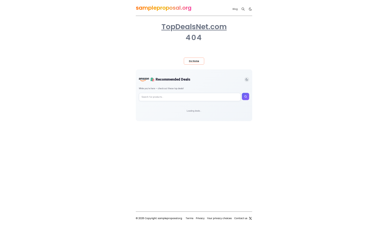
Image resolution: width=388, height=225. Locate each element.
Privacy (200, 218)
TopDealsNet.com (194, 26)
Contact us (240, 218)
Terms (189, 218)
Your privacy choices (219, 218)
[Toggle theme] (246, 79)
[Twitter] (250, 218)
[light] (250, 9)
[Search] (243, 9)
